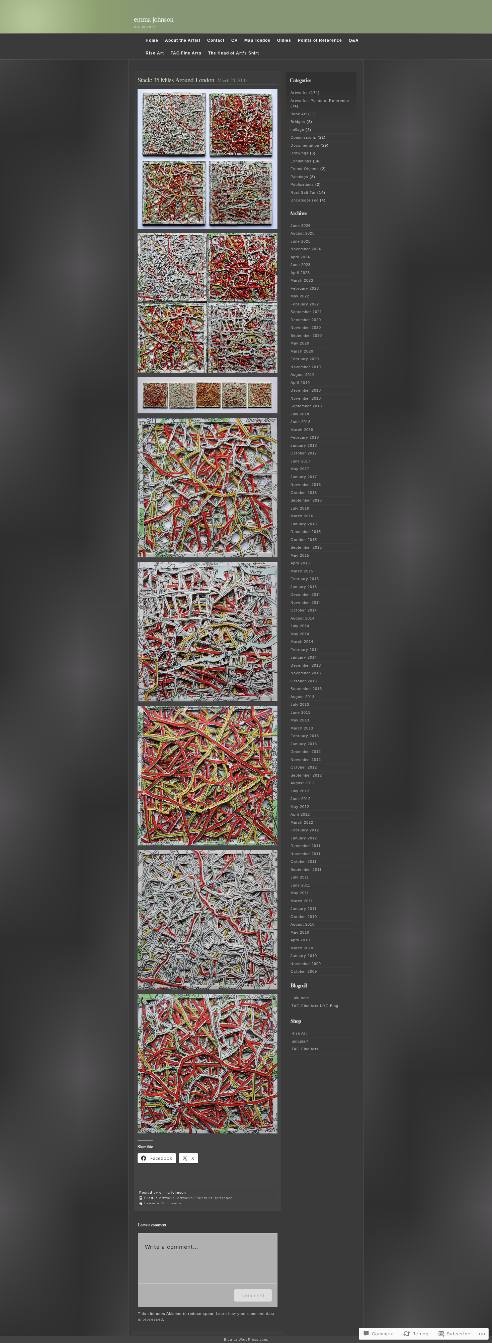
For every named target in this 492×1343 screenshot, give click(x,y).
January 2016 (304, 524)
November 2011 (306, 854)
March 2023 (302, 280)
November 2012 (306, 760)
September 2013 (306, 689)
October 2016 (304, 493)
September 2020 (306, 335)
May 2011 (300, 893)
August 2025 (303, 233)
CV (234, 40)
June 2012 (301, 799)
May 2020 (300, 343)
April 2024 (300, 257)
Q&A (354, 40)
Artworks (167, 1198)
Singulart (300, 1041)
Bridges (298, 122)
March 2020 (302, 351)
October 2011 (304, 861)
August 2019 (303, 375)
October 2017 (304, 453)
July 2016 (300, 508)
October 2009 (304, 971)
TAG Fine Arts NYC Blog (315, 1006)
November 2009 (306, 964)
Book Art (299, 114)
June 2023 (301, 265)
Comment (253, 1295)
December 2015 (306, 532)
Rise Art (155, 53)
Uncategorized (305, 200)
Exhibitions (301, 161)
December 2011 (306, 846)
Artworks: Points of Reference (205, 1198)
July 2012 (300, 791)
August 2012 (303, 783)
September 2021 (306, 312)
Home (152, 40)
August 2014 (303, 618)
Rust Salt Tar (303, 192)
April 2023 (300, 273)
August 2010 (303, 924)
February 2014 (305, 650)
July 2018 (300, 414)
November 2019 (306, 367)
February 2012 (305, 830)
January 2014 (304, 657)
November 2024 (306, 249)
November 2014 (306, 602)
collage (297, 130)
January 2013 (304, 744)
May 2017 (300, 469)
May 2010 (300, 932)
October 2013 (304, 681)
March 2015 (302, 571)
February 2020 (305, 359)
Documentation (305, 145)
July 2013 (300, 704)
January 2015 (304, 587)
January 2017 (304, 477)
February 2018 (305, 437)
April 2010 (300, 940)
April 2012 (300, 814)
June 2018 (301, 422)
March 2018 (302, 430)
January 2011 (304, 909)
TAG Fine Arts (186, 53)
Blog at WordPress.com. (246, 1339)
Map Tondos (257, 40)
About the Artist (182, 40)
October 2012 (304, 767)
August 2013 (303, 697)
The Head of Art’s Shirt (233, 53)
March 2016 (302, 516)
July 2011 (300, 877)
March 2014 (302, 642)
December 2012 (306, 752)
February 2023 (305, 288)
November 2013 (306, 673)
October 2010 (304, 917)
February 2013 (305, 736)
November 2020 (306, 327)
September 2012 (306, 775)
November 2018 (306, 398)
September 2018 (306, 406)
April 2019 (300, 383)
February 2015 (305, 579)
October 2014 (304, 610)
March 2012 (302, 822)
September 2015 (306, 547)
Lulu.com (300, 998)
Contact (216, 40)
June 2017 (301, 461)
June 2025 (301, 241)
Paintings (299, 177)
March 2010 (302, 948)
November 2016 (306, 485)
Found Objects (305, 169)
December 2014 (306, 594)
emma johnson (153, 19)
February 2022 (305, 304)
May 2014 (300, 634)
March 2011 (302, 901)
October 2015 (304, 540)
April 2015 (300, 563)
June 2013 (301, 712)
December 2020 (306, 320)
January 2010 (304, 956)
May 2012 (300, 807)
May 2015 (300, 555)
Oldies (284, 40)
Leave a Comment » (162, 1203)
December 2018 (306, 390)
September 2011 (306, 869)
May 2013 (300, 720)
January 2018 (304, 445)
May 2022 (300, 296)
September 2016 (306, 500)
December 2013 (306, 665)
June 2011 (300, 885)
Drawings (300, 153)
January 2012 (304, 838)
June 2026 (301, 226)
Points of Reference (320, 40)
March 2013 (302, 728)
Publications (302, 184)
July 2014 (300, 626)
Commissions (303, 137)
